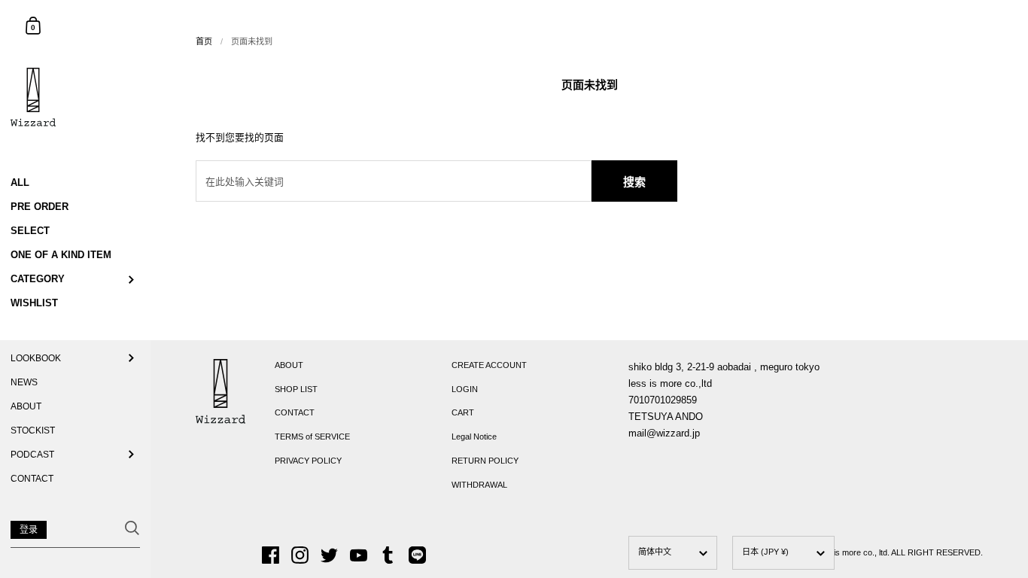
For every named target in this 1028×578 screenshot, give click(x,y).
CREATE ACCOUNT (489, 365)
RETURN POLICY (485, 460)
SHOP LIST (296, 389)
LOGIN (465, 389)
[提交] (132, 528)
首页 (204, 41)
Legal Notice (474, 436)
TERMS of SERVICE (312, 436)
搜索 (634, 181)
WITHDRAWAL (479, 484)
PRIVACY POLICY (308, 460)
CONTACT (295, 412)
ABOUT (289, 365)
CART (463, 412)
